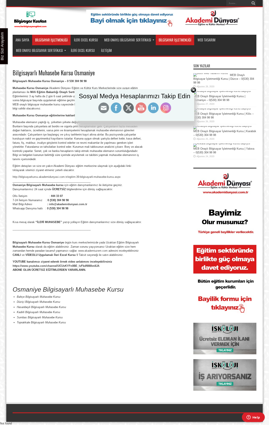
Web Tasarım (206, 39)
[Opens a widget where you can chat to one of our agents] (253, 417)
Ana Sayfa (22, 39)
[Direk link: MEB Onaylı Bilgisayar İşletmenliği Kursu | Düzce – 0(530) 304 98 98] (210, 73)
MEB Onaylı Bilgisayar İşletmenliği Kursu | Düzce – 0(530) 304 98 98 (223, 78)
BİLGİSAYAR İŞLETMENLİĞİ (51, 39)
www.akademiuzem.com (93, 250)
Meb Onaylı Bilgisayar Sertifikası (127, 39)
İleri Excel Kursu (86, 39)
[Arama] (253, 3)
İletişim (106, 50)
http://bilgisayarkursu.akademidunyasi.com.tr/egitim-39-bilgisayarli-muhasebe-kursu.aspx (67, 176)
